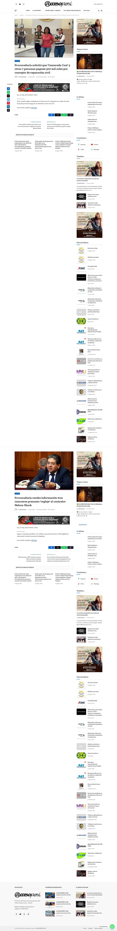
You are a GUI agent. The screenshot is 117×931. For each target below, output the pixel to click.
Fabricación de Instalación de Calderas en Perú (93, 400)
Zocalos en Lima (92, 248)
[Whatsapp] (112, 926)
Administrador (23, 77)
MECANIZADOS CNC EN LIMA (95, 410)
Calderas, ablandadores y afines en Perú (95, 381)
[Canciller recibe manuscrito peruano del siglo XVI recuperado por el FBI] (81, 205)
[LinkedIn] (8, 106)
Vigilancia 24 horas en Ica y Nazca (95, 390)
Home (28, 10)
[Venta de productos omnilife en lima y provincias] (81, 372)
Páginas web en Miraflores (92, 438)
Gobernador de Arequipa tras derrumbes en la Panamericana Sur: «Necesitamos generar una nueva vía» (44, 145)
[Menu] (16, 11)
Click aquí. (34, 107)
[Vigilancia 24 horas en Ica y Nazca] (81, 392)
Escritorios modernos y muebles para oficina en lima (95, 360)
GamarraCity (83, 524)
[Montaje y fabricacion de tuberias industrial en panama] (81, 341)
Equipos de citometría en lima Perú (94, 428)
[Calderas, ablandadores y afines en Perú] (81, 383)
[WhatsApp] (8, 92)
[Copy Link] (8, 110)
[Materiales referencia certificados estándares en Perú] (81, 290)
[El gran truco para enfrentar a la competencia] (81, 196)
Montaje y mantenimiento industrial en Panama (94, 329)
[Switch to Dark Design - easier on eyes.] (99, 10)
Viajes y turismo (98, 928)
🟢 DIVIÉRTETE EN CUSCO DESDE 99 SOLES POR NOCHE (89, 72)
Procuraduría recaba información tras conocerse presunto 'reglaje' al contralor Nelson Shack (29, 126)
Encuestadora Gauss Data (94, 350)
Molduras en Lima (93, 257)
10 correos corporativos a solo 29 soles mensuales (88, 179)
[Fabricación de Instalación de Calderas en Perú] (81, 401)
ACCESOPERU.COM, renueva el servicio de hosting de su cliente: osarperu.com (63, 912)
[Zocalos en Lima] (81, 250)
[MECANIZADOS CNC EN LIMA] (81, 412)
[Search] (101, 11)
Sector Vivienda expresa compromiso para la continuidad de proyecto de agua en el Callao (58, 126)
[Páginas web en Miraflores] (81, 439)
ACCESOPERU (37, 10)
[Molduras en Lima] (81, 259)
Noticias (87, 10)
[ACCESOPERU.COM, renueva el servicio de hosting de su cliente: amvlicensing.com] (50, 895)
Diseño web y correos (53, 10)
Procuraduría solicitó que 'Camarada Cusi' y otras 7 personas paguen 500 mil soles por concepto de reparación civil (58, 559)
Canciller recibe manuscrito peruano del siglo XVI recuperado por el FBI (94, 204)
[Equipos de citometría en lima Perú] (81, 430)
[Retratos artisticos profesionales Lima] (81, 312)
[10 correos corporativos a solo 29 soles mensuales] (89, 168)
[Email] (8, 95)
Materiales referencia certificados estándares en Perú (95, 290)
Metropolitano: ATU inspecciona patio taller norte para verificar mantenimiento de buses (29, 559)
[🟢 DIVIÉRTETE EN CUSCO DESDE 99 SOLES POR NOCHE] (89, 61)
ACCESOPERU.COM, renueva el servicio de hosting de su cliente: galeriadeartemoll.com (63, 903)
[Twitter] (8, 99)
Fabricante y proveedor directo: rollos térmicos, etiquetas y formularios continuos (95, 278)
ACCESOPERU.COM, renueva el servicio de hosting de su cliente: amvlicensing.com (63, 894)
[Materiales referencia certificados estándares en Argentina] (81, 301)
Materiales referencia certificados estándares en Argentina (95, 300)
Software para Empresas (72, 10)
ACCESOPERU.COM (41, 928)
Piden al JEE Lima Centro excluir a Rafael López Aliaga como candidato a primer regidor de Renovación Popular (64, 145)
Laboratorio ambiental (95, 419)
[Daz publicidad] (81, 268)
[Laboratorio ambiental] (81, 421)
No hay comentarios (42, 77)
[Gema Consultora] (81, 321)
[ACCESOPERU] (58, 4)
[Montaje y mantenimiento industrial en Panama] (81, 330)
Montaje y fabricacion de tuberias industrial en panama (95, 340)
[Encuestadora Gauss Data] (81, 352)
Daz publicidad (92, 266)
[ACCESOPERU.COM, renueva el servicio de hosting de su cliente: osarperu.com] (50, 913)
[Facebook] (8, 88)
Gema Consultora (93, 319)
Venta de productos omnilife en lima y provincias (94, 371)
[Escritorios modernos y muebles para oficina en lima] (81, 361)
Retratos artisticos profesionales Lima (93, 310)
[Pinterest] (8, 103)
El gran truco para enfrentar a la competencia (93, 195)
